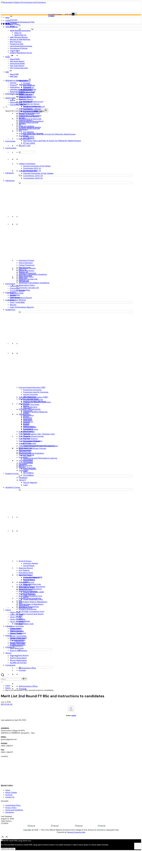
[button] (6, 107)
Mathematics (28, 415)
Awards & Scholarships (28, 591)
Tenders (22, 118)
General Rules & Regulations (31, 604)
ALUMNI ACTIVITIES (18, 662)
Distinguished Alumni (18, 638)
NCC (20, 603)
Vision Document (26, 90)
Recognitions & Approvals (30, 118)
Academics (10, 309)
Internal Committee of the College (38, 173)
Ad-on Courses (25, 452)
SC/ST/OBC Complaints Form (31, 611)
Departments (24, 404)
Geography (27, 420)
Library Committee (18, 636)
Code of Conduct (25, 120)
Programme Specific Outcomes (35, 392)
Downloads (23, 129)
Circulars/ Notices (18, 300)
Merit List (22, 270)
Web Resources (17, 648)
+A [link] (70, 14)
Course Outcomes (31, 404)
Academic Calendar (27, 431)
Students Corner (12, 487)
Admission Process (26, 260)
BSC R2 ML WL (7, 704)
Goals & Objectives (26, 92)
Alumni (8, 653)
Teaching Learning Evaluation (31, 453)
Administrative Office (28, 686)
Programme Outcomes (32, 390)
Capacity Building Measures (35, 412)
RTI (20, 131)
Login (25, 471)
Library (8, 610)
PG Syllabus (28, 462)
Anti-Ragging (28, 132)
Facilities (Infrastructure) (33, 101)
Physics (26, 425)
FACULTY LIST (24, 139)
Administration (25, 80)
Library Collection (17, 621)
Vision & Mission (26, 99)
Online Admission (26, 270)
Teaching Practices (26, 455)
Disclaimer (9, 812)
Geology (26, 422)
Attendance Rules (26, 572)
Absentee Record (26, 568)
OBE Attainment (30, 407)
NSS (20, 600)
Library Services (16, 614)
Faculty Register (29, 469)
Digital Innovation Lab (32, 106)
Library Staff (15, 612)
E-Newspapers (16, 628)
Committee (14, 286)
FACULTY (22, 466)
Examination (10, 284)
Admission (10, 180)
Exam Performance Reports (21, 297)
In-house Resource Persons (30, 127)
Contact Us (10, 665)
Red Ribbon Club (26, 623)
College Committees (27, 163)
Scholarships (24, 290)
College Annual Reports (28, 111)
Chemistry (27, 408)
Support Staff (28, 87)
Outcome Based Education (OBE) (32, 387)
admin (74, 715)
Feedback (23, 464)
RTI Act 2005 (29, 143)
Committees (10, 148)
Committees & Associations (30, 115)
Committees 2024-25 (32, 170)
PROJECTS (18, 624)
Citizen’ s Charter (26, 108)
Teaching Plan (24, 438)
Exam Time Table (17, 302)
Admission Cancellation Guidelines (34, 283)
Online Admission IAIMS (32, 577)
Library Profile (15, 617)
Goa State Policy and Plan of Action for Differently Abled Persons (52, 140)
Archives (8, 795)
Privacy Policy (11, 807)
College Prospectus (26, 265)
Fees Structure (25, 267)
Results (13, 304)
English (26, 413)
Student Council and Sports (31, 614)
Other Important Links (32, 584)
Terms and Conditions (14, 810)
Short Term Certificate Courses (32, 448)
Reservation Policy (27, 285)
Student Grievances (27, 609)
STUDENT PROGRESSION (28, 399)
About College (11, 26)
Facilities (22, 104)
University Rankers (30, 563)
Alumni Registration (18, 660)
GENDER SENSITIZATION (29, 128)
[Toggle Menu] (2, 20)
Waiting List (23, 272)
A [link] (67, 14)
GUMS (25, 582)
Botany (26, 406)
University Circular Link (29, 287)
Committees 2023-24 (32, 168)
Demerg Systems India (76, 832)
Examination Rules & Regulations (33, 602)
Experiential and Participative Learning (40, 458)
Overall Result (28, 565)
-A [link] (65, 14)
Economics (27, 418)
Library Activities (17, 626)
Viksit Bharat (24, 621)
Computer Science (30, 429)
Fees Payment (29, 579)
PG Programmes (25, 450)
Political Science (30, 438)
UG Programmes (25, 448)
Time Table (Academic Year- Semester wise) (37, 434)
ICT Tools (26, 443)
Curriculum (23, 457)
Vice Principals (29, 85)
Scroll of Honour (25, 561)
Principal (22, 688)
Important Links (25, 575)
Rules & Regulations (18, 650)
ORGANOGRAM (25, 97)
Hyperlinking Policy (13, 805)
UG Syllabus (28, 472)
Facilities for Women (31, 104)
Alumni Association (18, 658)
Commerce (27, 411)
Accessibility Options (55, 14)
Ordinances (14, 288)
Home (7, 20)
